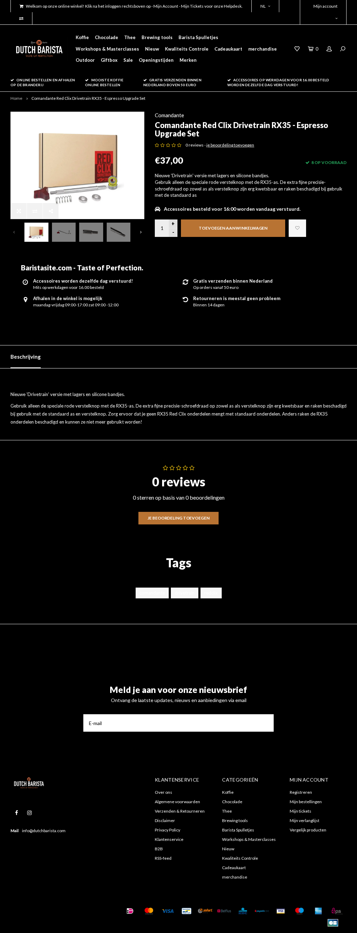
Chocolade (106, 37)
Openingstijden (156, 60)
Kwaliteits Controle (186, 49)
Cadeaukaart (228, 49)
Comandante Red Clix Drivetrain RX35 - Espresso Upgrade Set (88, 98)
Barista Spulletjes (198, 37)
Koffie (82, 37)
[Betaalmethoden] (130, 911)
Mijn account (325, 6)
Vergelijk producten (308, 830)
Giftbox (109, 60)
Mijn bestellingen (306, 801)
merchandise (262, 49)
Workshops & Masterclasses (107, 49)
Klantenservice (169, 839)
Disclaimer (165, 820)
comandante (152, 593)
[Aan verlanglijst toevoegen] (297, 228)
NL (263, 6)
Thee (130, 37)
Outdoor (85, 60)
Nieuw (152, 49)
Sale (128, 60)
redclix (211, 593)
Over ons (163, 792)
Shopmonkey (21, 919)
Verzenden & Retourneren (180, 811)
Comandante (169, 115)
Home (16, 98)
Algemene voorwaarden (177, 801)
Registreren (301, 792)
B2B (159, 848)
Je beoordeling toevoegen (178, 518)
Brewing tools (157, 37)
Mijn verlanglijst (304, 820)
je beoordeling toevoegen (230, 145)
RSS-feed (163, 858)
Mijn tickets (300, 811)
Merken (188, 60)
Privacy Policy (167, 830)
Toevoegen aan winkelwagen (233, 228)
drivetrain (185, 593)
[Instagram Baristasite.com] (29, 813)
